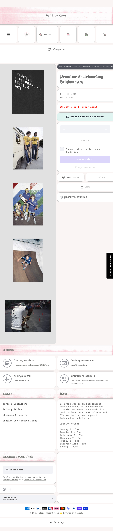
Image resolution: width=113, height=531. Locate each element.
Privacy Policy (12, 409)
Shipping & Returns (15, 415)
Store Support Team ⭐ (50, 513)
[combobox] (47, 34)
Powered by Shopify (73, 513)
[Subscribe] (49, 470)
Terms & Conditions (15, 403)
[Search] (39, 34)
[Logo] (26, 34)
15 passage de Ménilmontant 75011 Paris (31, 365)
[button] (104, 34)
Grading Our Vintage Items (20, 420)
